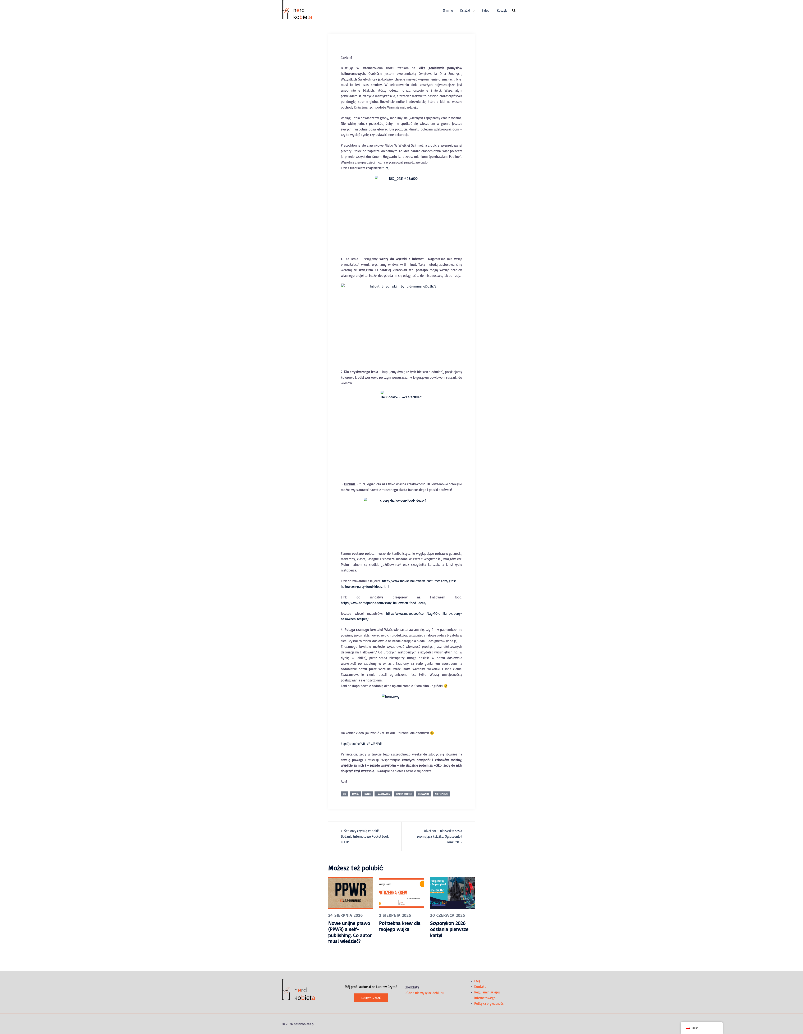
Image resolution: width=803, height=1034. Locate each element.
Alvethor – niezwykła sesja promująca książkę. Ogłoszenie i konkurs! (439, 836)
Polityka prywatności (489, 1003)
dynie (367, 793)
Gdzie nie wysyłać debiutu (425, 993)
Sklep (486, 10)
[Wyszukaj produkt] (513, 10)
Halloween (383, 793)
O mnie (448, 10)
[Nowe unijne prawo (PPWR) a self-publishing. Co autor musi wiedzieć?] (350, 893)
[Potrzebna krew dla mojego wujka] (401, 893)
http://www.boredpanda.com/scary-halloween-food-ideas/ (384, 603)
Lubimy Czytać (371, 997)
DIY (344, 793)
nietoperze (441, 793)
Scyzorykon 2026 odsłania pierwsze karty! (449, 929)
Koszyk (502, 10)
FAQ (477, 981)
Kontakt (480, 986)
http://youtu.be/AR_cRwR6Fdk (361, 743)
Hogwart (423, 793)
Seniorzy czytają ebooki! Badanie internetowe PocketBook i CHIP (365, 836)
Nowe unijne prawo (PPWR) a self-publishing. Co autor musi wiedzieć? (350, 932)
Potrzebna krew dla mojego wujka (400, 926)
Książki (465, 10)
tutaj (385, 168)
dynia (355, 793)
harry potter (404, 793)
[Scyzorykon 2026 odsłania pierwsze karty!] (452, 893)
